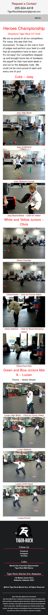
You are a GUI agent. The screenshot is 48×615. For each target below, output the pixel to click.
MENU (38, 18)
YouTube (24, 556)
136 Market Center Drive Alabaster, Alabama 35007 (24, 579)
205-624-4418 (24, 8)
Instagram (24, 553)
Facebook (24, 551)
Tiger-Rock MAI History (24, 568)
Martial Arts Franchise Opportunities (24, 565)
